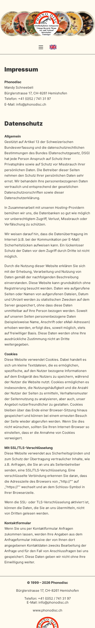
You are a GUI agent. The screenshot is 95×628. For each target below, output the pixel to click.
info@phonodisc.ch (31, 104)
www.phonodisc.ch (47, 610)
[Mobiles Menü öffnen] (41, 47)
